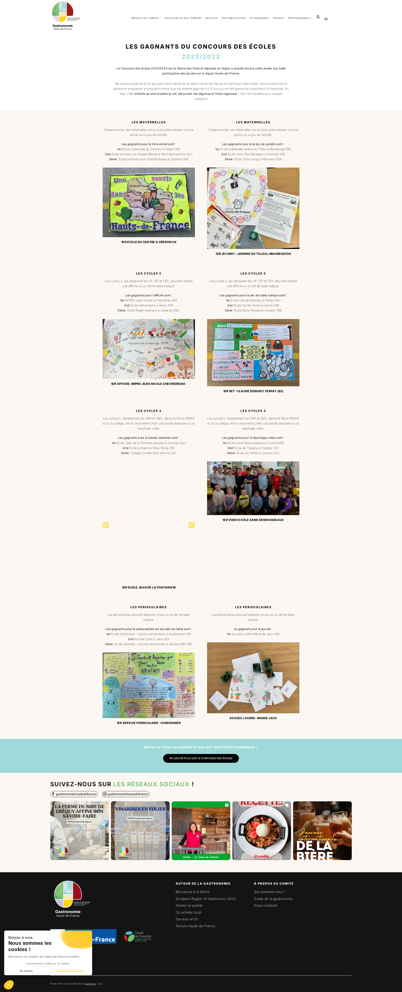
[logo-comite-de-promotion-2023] (138, 928)
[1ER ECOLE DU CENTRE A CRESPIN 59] (149, 202)
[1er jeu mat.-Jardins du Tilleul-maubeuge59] (253, 208)
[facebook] (74, 794)
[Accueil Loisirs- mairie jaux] (253, 677)
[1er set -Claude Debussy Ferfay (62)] (253, 353)
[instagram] (125, 794)
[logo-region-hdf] (83, 904)
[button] (9, 985)
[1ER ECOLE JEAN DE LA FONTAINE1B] (149, 522)
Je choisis (26, 970)
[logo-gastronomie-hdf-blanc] (71, 879)
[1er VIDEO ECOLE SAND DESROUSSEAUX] (253, 488)
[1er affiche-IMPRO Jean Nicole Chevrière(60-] (149, 349)
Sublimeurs (90, 983)
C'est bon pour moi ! (70, 970)
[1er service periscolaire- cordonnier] (149, 685)
